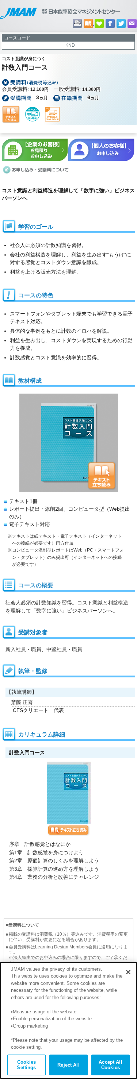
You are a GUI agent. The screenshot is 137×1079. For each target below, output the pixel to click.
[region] (68, 1020)
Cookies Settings (26, 1065)
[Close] (128, 972)
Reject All (68, 1065)
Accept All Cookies (110, 1065)
